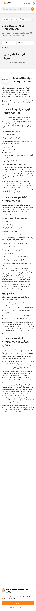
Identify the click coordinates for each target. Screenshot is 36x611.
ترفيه (15, 19)
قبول (18, 603)
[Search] (32, 9)
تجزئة (23, 19)
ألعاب (7, 19)
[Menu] (2, 3)
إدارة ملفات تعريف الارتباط (18, 607)
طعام (31, 19)
